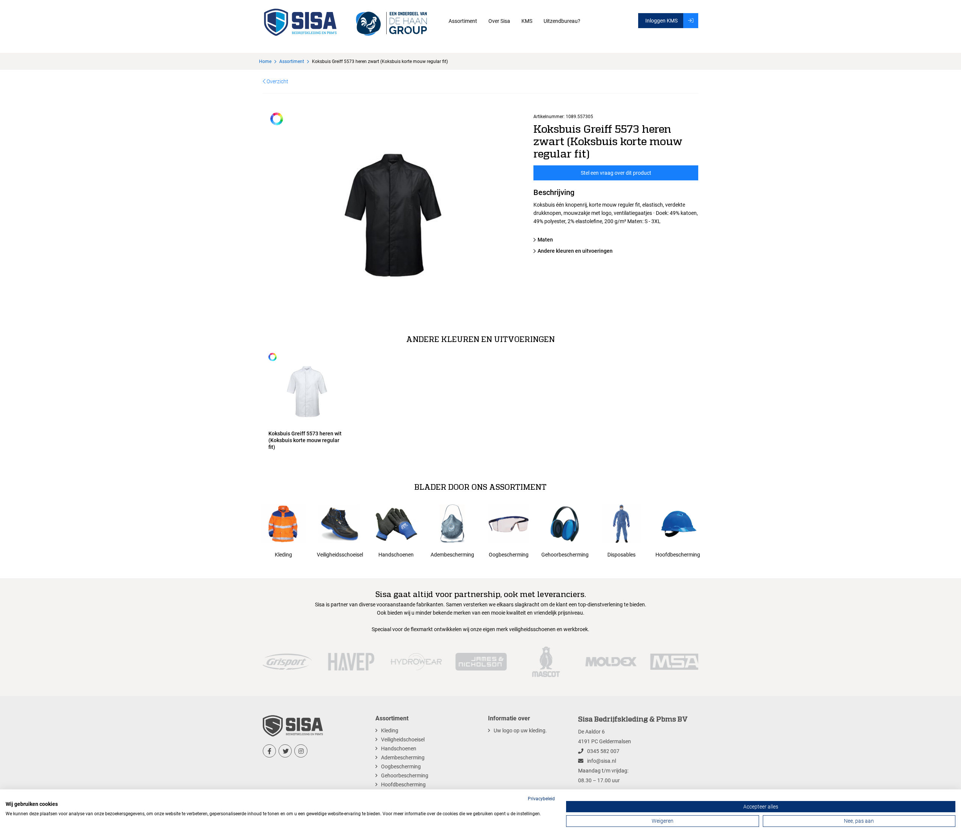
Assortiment (463, 21)
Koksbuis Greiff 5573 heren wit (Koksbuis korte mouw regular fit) (305, 440)
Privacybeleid (541, 798)
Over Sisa (499, 21)
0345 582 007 (603, 751)
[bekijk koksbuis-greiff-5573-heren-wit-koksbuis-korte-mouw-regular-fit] (307, 389)
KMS (526, 21)
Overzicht (276, 81)
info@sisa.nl (601, 761)
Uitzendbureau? (562, 21)
